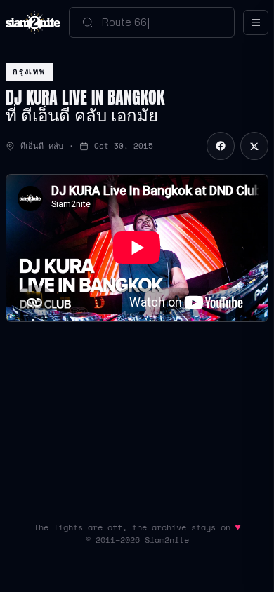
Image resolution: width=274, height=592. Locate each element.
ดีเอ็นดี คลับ (41, 146)
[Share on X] (254, 146)
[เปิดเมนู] (255, 22)
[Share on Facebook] (221, 146)
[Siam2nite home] (33, 22)
